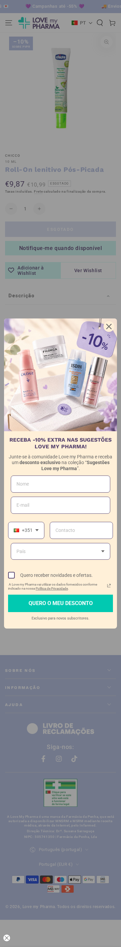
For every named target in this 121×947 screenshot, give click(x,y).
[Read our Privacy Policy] (109, 586)
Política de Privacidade (52, 588)
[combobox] (26, 530)
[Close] (109, 326)
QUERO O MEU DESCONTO (61, 603)
